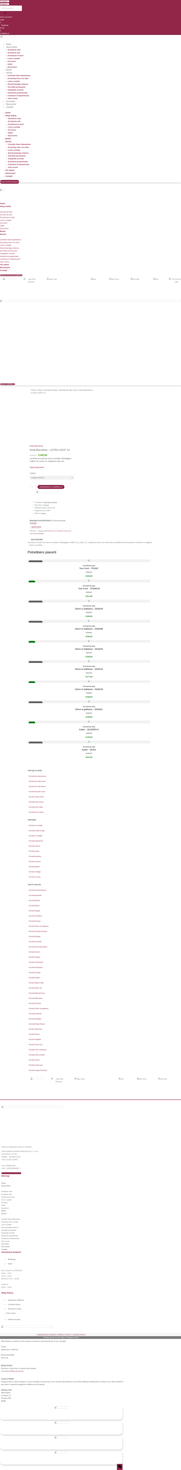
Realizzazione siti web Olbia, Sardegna (58, 1337)
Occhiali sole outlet (36, 807)
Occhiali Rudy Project (37, 1024)
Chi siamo (10, 101)
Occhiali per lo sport (15, 55)
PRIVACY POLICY (65, 1335)
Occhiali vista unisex (36, 797)
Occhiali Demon (35, 921)
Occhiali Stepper (35, 1039)
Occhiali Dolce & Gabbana (38, 926)
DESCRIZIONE (37, 539)
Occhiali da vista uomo (68, 390)
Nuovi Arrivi (12, 67)
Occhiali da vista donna (37, 776)
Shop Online (11, 47)
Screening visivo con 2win (18, 78)
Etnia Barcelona (36, 446)
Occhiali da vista (14, 50)
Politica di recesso (17, 1371)
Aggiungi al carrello (51, 487)
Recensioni (11, 104)
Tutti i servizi (12, 98)
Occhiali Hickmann (36, 967)
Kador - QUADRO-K (89, 729)
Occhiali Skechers (35, 1029)
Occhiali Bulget (34, 911)
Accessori (12, 61)
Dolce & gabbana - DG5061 (89, 709)
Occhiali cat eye (35, 877)
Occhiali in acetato (35, 825)
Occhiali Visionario (36, 1065)
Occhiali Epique (35, 936)
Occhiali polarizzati (36, 841)
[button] (90, 184)
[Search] (5, 13)
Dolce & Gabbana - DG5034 (89, 689)
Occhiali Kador (34, 978)
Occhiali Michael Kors (37, 993)
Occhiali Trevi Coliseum (37, 1050)
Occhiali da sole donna (37, 786)
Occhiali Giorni (34, 952)
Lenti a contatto (14, 58)
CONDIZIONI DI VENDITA (46, 1335)
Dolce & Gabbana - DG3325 (89, 649)
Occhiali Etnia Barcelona (38, 947)
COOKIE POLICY (79, 1335)
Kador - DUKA (89, 749)
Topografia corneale (15, 90)
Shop (39, 390)
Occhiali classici (35, 861)
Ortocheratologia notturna (18, 84)
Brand (9, 70)
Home (8, 44)
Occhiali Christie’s (35, 916)
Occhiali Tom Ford (35, 1044)
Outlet (10, 64)
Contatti (9, 107)
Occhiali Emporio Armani (38, 931)
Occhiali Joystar (35, 972)
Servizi (9, 73)
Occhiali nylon (34, 851)
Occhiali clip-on (34, 846)
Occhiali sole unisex (36, 802)
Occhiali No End (35, 1003)
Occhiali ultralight (38, 533)
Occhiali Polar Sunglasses (38, 1008)
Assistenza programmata (17, 93)
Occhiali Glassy (34, 957)
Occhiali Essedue (35, 941)
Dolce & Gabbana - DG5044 (89, 608)
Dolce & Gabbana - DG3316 (89, 669)
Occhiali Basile (34, 900)
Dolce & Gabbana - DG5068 (89, 629)
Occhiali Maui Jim (35, 988)
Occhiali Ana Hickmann (37, 890)
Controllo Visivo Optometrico (19, 75)
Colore (33, 473)
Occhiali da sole (14, 53)
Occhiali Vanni (34, 1060)
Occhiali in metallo (35, 836)
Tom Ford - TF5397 (89, 568)
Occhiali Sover (34, 1034)
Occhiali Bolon (34, 906)
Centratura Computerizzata (18, 96)
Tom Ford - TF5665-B (89, 588)
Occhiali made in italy (37, 831)
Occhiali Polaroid (35, 1014)
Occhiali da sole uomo (37, 791)
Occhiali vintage (35, 872)
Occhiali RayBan (35, 1019)
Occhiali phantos (35, 856)
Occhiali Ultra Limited (37, 1055)
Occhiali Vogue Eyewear (38, 1070)
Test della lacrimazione (17, 87)
